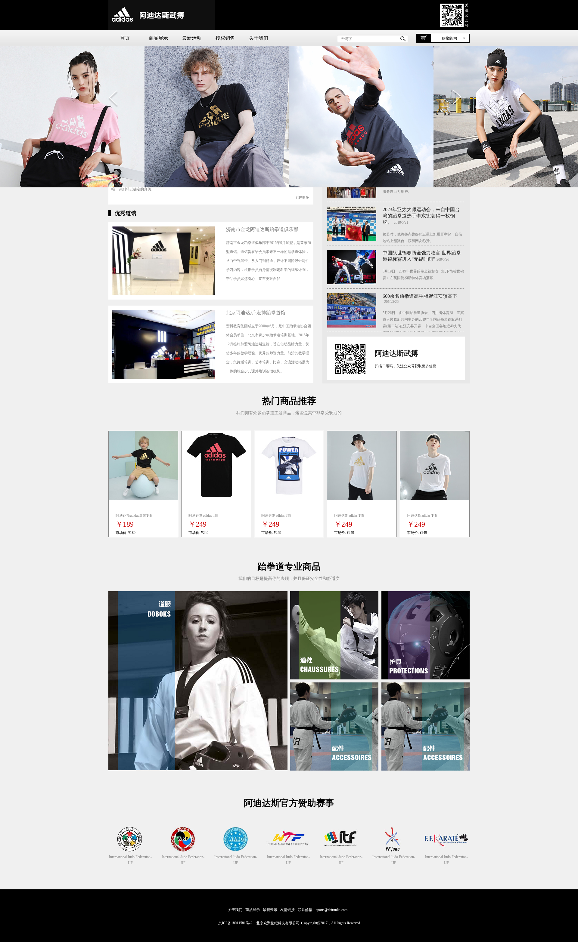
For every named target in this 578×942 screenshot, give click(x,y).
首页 (125, 38)
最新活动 (191, 38)
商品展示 (158, 38)
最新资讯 (270, 910)
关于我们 (258, 38)
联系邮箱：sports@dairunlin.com (322, 910)
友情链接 (287, 910)
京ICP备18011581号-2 (235, 923)
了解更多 (302, 197)
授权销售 (225, 38)
